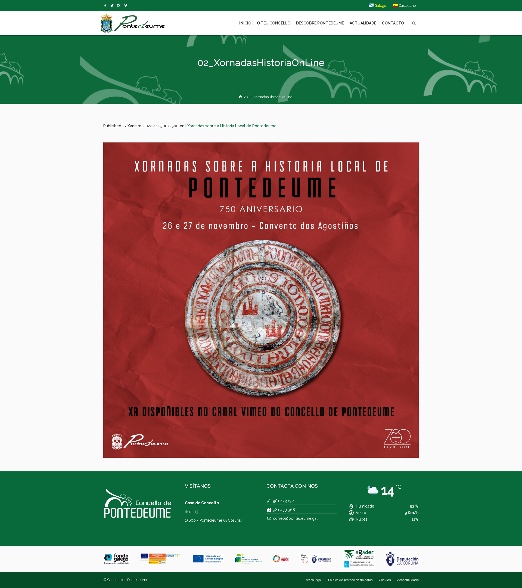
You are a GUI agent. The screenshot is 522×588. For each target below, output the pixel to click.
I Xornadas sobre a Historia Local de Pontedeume (230, 126)
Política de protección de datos (350, 580)
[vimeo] (113, 5)
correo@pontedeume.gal (295, 518)
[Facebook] (106, 5)
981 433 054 (283, 501)
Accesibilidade (408, 580)
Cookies (385, 580)
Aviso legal (314, 580)
